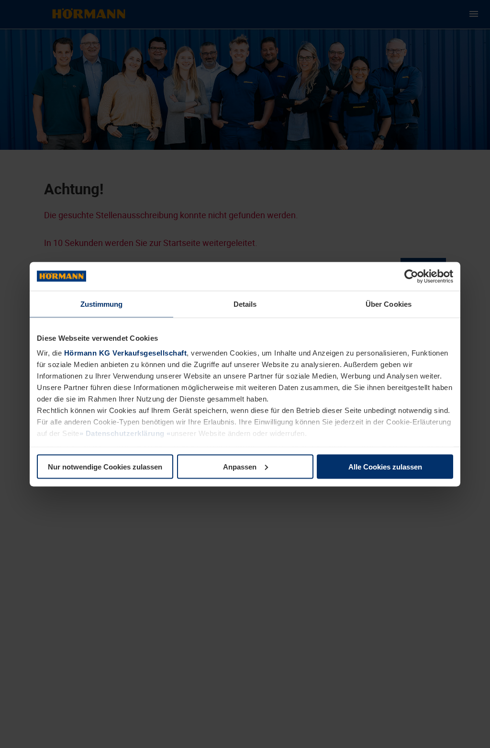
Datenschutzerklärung (125, 433)
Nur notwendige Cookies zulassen (105, 466)
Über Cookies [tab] (389, 304)
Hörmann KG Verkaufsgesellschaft (125, 353)
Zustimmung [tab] (101, 304)
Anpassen (239, 466)
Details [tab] (245, 304)
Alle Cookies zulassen (385, 466)
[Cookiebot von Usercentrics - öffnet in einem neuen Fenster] (411, 276)
